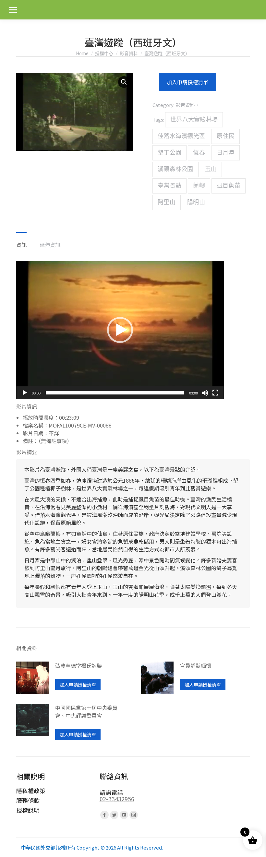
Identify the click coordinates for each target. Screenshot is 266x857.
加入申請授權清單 (187, 82)
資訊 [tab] (21, 245)
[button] (124, 82)
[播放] (24, 393)
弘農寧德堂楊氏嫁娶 (78, 665)
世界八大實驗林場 (194, 119)
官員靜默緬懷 (195, 665)
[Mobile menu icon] (12, 10)
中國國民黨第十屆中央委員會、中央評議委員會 (86, 711)
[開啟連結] (32, 679)
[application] (120, 330)
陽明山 (196, 202)
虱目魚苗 (228, 185)
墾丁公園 (169, 152)
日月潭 (226, 152)
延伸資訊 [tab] (50, 245)
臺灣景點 (169, 185)
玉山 (211, 169)
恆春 (199, 152)
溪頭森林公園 (175, 169)
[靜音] (205, 393)
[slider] (115, 392)
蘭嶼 (199, 185)
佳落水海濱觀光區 (181, 136)
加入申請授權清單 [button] (78, 684)
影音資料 (185, 104)
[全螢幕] (215, 393)
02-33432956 (117, 798)
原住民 (226, 136)
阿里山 (166, 202)
